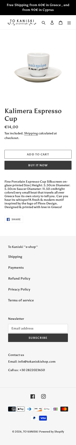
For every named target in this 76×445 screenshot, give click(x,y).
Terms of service (21, 300)
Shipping (31, 133)
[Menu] (69, 22)
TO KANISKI (30, 431)
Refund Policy (19, 278)
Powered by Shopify (51, 431)
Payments (16, 267)
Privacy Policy (19, 289)
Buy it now (38, 165)
